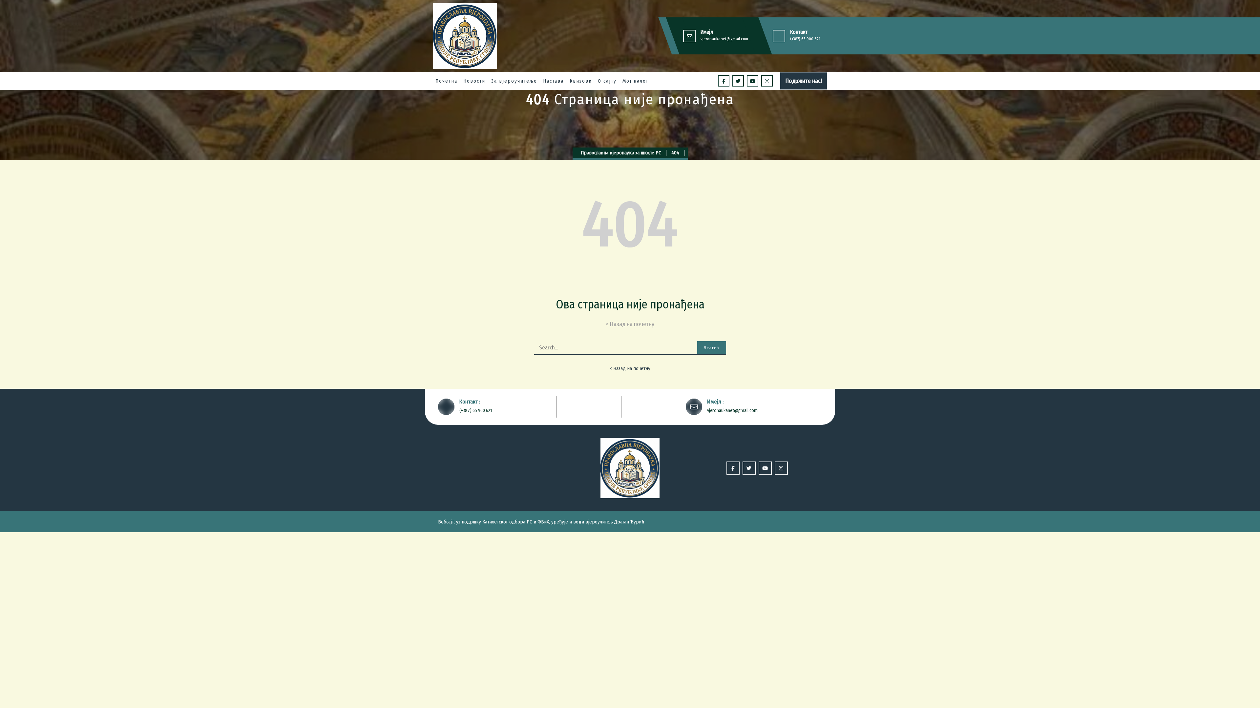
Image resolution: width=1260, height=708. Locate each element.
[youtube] (752, 81)
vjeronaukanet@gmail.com (724, 38)
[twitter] (738, 81)
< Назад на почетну (630, 368)
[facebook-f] (723, 81)
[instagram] (767, 81)
